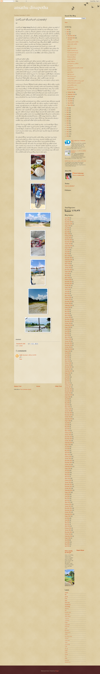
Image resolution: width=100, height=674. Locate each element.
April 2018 (67, 359)
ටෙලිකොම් (67, 624)
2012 (67, 131)
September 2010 (68, 536)
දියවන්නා (67, 630)
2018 (67, 118)
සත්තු (66, 658)
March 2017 (67, 383)
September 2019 (68, 325)
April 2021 (67, 293)
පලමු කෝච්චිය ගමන (72, 85)
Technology (67, 606)
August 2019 (68, 327)
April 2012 (67, 500)
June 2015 (67, 424)
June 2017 (67, 377)
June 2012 (67, 496)
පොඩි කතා (67, 640)
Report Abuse (80, 550)
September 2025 (68, 223)
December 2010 (68, 532)
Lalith (20, 355)
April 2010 (67, 546)
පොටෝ (66, 638)
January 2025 (68, 237)
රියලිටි (66, 650)
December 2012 (68, 484)
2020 (67, 114)
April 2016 (67, 404)
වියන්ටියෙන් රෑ (70, 87)
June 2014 (67, 448)
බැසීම (68, 46)
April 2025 (67, 231)
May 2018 (67, 357)
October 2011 (68, 512)
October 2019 (68, 323)
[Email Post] (29, 343)
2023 (67, 108)
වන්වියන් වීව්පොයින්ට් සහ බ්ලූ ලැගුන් (75, 80)
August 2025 (68, 225)
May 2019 (67, 333)
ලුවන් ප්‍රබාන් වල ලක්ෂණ (72, 63)
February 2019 (68, 339)
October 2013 (68, 464)
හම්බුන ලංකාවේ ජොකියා (72, 41)
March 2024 (70, 105)
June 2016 (67, 400)
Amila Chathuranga (79, 173)
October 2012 (68, 488)
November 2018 (68, 345)
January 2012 (68, 506)
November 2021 (68, 283)
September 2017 (68, 371)
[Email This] (31, 344)
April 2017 (67, 381)
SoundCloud (67, 604)
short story (67, 602)
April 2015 (67, 428)
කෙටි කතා (67, 614)
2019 (67, 116)
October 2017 (68, 369)
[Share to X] (34, 344)
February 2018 (68, 363)
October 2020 (68, 303)
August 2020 (68, 307)
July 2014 (67, 446)
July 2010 (67, 540)
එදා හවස (69, 70)
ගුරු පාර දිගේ (70, 72)
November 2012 (68, 486)
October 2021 (68, 285)
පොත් (66, 642)
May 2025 (67, 229)
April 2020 (67, 313)
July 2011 (67, 518)
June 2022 (67, 273)
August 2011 (67, 516)
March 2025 (67, 233)
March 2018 (67, 361)
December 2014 (68, 436)
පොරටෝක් (67, 644)
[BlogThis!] (33, 344)
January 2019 (68, 341)
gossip (66, 596)
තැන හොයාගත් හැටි (71, 54)
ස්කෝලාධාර (67, 662)
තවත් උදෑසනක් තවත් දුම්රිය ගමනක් (75, 67)
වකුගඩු (66, 654)
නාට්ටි (66, 634)
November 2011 (68, 510)
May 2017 (67, 379)
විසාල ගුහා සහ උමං (71, 76)
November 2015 (68, 414)
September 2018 (68, 349)
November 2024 (71, 37)
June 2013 (67, 472)
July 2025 (67, 227)
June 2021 (67, 291)
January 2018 (68, 365)
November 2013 (68, 462)
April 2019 (67, 335)
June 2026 (67, 217)
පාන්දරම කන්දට (70, 78)
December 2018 (68, 343)
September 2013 (68, 466)
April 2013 (67, 476)
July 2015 (67, 422)
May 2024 (70, 103)
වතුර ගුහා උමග (70, 74)
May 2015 (67, 426)
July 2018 (67, 353)
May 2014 (67, 450)
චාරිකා (66, 622)
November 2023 (68, 257)
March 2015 (67, 430)
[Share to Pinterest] (37, 344)
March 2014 (67, 454)
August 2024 (71, 96)
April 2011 (67, 524)
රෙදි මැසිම (69, 39)
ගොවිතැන (67, 620)
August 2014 (68, 444)
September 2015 (68, 418)
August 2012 (68, 492)
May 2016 (67, 402)
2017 (67, 121)
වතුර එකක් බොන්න (71, 48)
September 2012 (68, 490)
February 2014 (68, 456)
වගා (66, 656)
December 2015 (68, 412)
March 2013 (67, 478)
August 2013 (68, 468)
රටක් (66, 646)
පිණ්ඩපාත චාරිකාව (71, 57)
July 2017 (67, 375)
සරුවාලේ (67, 660)
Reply (20, 359)
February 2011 (68, 528)
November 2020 (68, 301)
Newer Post (17, 386)
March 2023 (67, 263)
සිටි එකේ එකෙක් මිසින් (72, 89)
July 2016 (67, 398)
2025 (67, 31)
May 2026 (67, 219)
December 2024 (71, 35)
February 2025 (68, 235)
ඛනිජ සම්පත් (67, 616)
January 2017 (68, 387)
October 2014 (68, 440)
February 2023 (68, 265)
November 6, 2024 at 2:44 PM (29, 355)
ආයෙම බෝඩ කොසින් (72, 44)
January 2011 (68, 530)
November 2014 (68, 438)
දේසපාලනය (67, 632)
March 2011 (67, 526)
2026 (67, 29)
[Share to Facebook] (36, 344)
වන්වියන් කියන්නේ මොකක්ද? (74, 83)
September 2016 (68, 394)
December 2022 (68, 269)
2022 (67, 110)
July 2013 (67, 470)
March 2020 (67, 315)
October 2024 (71, 92)
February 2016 (68, 408)
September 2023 (68, 259)
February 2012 (68, 504)
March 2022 (67, 277)
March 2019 (67, 337)
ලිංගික (66, 652)
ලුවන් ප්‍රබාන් (70, 65)
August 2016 (68, 396)
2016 (67, 123)
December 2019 (68, 319)
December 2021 (68, 281)
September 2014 (68, 442)
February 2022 (68, 279)
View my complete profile (78, 175)
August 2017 (68, 373)
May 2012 (67, 498)
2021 (67, 112)
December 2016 (68, 389)
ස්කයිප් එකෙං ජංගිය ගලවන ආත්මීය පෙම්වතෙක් (75, 161)
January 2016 (68, 410)
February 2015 (68, 432)
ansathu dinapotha (31, 7)
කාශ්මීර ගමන (68, 612)
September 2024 (71, 94)
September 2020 (68, 305)
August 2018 (68, 351)
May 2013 (67, 474)
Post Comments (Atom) (25, 389)
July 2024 (70, 98)
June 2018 (67, 355)
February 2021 (68, 297)
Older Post (58, 386)
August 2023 (68, 261)
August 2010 (68, 538)
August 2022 (68, 271)
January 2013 (68, 482)
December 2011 (68, 508)
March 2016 (67, 406)
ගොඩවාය (67, 618)
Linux (66, 598)
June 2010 (67, 542)
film (65, 594)
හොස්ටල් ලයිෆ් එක (71, 59)
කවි (65, 610)
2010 (67, 136)
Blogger (57, 670)
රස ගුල (66, 648)
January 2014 (68, 458)
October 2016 (68, 392)
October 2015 (68, 416)
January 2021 (68, 299)
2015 (67, 125)
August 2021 (68, 287)
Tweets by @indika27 (70, 186)
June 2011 (67, 520)
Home (38, 386)
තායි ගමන (67, 626)
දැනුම (66, 628)
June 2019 (67, 331)
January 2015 (68, 434)
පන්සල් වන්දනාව (71, 61)
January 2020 (68, 317)
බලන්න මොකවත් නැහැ (72, 50)
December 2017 (68, 367)
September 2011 (68, 514)
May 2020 (67, 311)
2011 (67, 134)
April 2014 (67, 452)
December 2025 (68, 221)
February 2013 (68, 480)
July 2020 (67, 309)
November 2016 (68, 391)
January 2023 (68, 267)
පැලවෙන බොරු (68, 636)
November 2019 (68, 321)
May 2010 (67, 544)
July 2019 (67, 329)
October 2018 (68, 347)
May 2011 (67, 522)
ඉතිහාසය (67, 608)
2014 (67, 127)
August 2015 (68, 420)
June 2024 (70, 100)
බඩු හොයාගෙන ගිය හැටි (72, 52)
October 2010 (68, 534)
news (66, 600)
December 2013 (68, 460)
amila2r (21, 345)
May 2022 (67, 275)
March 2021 (67, 295)
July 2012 (67, 494)
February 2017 (68, 385)
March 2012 (67, 502)
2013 (67, 129)
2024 (67, 33)
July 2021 (67, 289)
